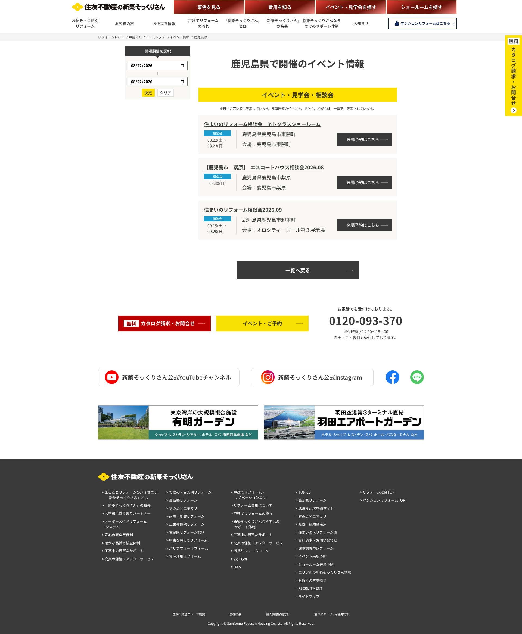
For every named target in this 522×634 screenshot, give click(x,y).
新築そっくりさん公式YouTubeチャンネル (176, 377)
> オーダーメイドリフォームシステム (124, 524)
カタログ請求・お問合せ (160, 323)
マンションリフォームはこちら (425, 23)
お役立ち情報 (164, 23)
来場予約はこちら (363, 139)
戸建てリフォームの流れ (203, 23)
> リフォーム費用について (251, 505)
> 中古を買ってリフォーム (187, 540)
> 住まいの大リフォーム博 (316, 532)
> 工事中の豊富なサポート (123, 550)
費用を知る (279, 7)
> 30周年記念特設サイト (315, 508)
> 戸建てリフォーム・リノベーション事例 (248, 494)
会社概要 (235, 614)
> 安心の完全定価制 (117, 534)
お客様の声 (124, 23)
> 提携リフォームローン (250, 550)
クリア (165, 92)
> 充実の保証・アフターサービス (128, 558)
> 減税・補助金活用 (311, 524)
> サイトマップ (307, 596)
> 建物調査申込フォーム (315, 548)
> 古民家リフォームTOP (185, 532)
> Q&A (236, 566)
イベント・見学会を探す (350, 7)
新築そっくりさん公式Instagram (320, 377)
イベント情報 (179, 37)
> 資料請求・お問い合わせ (316, 540)
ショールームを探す (421, 7)
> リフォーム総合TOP (377, 492)
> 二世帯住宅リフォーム (185, 524)
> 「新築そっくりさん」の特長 (126, 505)
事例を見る (208, 7)
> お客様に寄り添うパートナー (126, 513)
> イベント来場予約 (311, 556)
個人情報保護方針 (278, 614)
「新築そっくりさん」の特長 (282, 23)
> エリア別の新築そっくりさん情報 (323, 572)
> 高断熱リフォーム (181, 500)
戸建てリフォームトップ (147, 37)
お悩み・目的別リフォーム (85, 23)
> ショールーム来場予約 (315, 564)
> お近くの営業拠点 (311, 580)
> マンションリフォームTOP (382, 500)
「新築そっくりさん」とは (243, 23)
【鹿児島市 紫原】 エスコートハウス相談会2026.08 (264, 167)
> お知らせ (239, 558)
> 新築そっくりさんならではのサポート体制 (255, 524)
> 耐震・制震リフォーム (185, 516)
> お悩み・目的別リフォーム (189, 492)
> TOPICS (303, 492)
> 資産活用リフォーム (183, 556)
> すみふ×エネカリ (181, 508)
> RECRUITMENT (309, 588)
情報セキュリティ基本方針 (332, 614)
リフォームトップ (111, 37)
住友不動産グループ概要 (188, 614)
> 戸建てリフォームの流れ (251, 513)
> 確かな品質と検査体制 (121, 542)
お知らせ (361, 23)
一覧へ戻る (297, 270)
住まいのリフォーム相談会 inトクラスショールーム (262, 123)
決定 (148, 92)
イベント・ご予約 (262, 323)
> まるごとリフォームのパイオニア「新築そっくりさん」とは (130, 494)
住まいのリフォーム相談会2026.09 (243, 209)
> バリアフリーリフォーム (187, 548)
